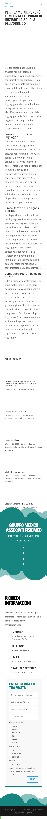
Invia (32, 779)
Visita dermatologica (14, 472)
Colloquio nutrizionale (15, 411)
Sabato (15, 742)
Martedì (15, 729)
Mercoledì (16, 732)
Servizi (32, 389)
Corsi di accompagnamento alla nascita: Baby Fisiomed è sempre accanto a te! (20, 383)
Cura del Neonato (28, 444)
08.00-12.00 (17, 750)
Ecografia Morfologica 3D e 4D (19, 503)
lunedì (14, 726)
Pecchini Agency (25, 812)
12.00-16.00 (16, 753)
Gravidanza (24, 389)
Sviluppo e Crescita (27, 418)
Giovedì (15, 736)
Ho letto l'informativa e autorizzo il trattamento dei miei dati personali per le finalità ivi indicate (22, 770)
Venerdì (15, 739)
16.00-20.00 (17, 757)
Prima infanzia (21, 447)
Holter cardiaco (12, 440)
